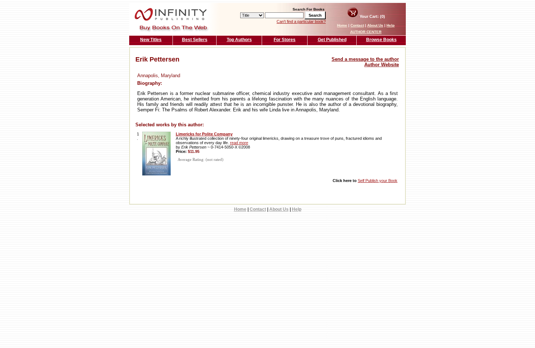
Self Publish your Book (377, 180)
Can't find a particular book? (301, 21)
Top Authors (239, 39)
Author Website (381, 64)
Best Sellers (194, 39)
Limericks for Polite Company (204, 134)
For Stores (285, 39)
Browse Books (381, 39)
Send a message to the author (365, 59)
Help (391, 25)
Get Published (332, 39)
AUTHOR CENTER (365, 32)
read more (239, 143)
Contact (357, 25)
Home (342, 25)
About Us (375, 25)
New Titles (151, 39)
